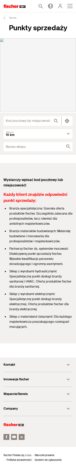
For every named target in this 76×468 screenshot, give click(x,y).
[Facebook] (6, 437)
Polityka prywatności (19, 460)
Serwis (12, 17)
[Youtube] (14, 437)
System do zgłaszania (48, 460)
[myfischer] (60, 6)
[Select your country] (50, 6)
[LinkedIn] (22, 437)
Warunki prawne (44, 455)
